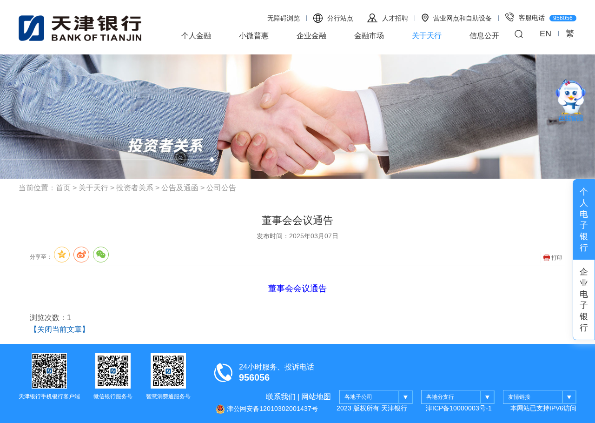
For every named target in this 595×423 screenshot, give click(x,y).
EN (545, 33)
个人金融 (196, 36)
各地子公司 (358, 397)
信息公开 (484, 36)
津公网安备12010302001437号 (271, 408)
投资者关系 (134, 188)
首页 (63, 188)
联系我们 (281, 397)
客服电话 (546, 17)
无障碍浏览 (283, 18)
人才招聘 (395, 18)
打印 (556, 258)
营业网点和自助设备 (462, 18)
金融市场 (369, 36)
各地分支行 (440, 397)
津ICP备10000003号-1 (459, 408)
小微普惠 (254, 36)
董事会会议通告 (297, 288)
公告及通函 (179, 188)
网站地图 (316, 397)
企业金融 (311, 36)
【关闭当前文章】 (59, 329)
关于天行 (427, 36)
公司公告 (221, 188)
